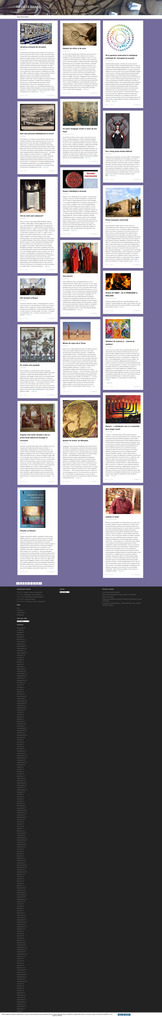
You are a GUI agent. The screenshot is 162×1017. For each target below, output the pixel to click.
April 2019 (19, 828)
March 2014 (20, 967)
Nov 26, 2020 (67, 93)
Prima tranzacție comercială (117, 220)
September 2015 (21, 926)
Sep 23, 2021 (24, 481)
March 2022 (20, 748)
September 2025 (21, 653)
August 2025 (20, 655)
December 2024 (21, 673)
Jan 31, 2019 (66, 391)
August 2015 (20, 929)
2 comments (137, 104)
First (18, 583)
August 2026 (20, 628)
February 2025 (20, 669)
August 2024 (20, 682)
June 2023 (19, 714)
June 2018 (19, 851)
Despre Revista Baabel (23, 17)
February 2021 (20, 778)
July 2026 (19, 630)
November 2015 (21, 922)
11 (31, 583)
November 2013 (21, 976)
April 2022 (19, 746)
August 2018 (20, 846)
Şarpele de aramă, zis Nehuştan (75, 440)
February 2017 (20, 888)
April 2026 (19, 637)
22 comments (93, 313)
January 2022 (20, 753)
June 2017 (19, 878)
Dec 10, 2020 (109, 479)
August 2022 (20, 737)
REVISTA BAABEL (29, 7)
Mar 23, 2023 (109, 179)
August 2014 (20, 956)
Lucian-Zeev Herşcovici (69, 134)
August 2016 (20, 901)
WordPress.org (20, 614)
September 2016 (21, 899)
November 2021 (21, 758)
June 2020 (19, 796)
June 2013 (19, 986)
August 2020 (20, 792)
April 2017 (19, 883)
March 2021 (20, 776)
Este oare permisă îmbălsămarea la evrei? (37, 133)
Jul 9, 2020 (23, 395)
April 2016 (19, 910)
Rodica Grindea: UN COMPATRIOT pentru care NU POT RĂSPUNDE (119, 594)
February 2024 (20, 696)
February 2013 (20, 995)
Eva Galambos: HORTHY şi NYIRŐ (111, 592)
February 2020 (20, 805)
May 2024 (19, 689)
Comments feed (21, 612)
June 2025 (19, 659)
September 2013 (21, 981)
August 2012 (20, 1008)
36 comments (136, 574)
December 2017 (21, 865)
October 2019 (20, 815)
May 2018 (19, 853)
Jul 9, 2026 (66, 313)
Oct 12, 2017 (109, 386)
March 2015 (20, 940)
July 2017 (19, 876)
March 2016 (20, 913)
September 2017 (21, 872)
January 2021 (20, 780)
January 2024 (20, 698)
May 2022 (19, 744)
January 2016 (20, 917)
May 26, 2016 (24, 318)
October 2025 (20, 650)
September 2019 (21, 817)
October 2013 (20, 979)
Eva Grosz (23, 533)
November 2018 (21, 840)
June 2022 (19, 742)
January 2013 (20, 997)
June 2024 (19, 687)
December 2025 (21, 646)
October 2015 (20, 924)
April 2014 (19, 965)
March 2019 (20, 831)
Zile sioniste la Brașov (29, 298)
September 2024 (21, 680)
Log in (18, 608)
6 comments (51, 95)
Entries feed (20, 610)
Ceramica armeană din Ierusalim (33, 47)
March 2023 (20, 721)
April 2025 (19, 664)
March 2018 (20, 858)
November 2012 (21, 1002)
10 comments (136, 264)
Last (40, 583)
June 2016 (19, 906)
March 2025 (20, 666)
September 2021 (21, 762)
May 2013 (19, 988)
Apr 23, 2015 (109, 310)
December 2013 (21, 974)
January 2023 (20, 726)
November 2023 (21, 703)
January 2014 (20, 972)
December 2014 (21, 947)
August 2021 (20, 764)
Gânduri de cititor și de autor (74, 48)
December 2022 (21, 728)
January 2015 (20, 945)
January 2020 (20, 808)
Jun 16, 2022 (109, 574)
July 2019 (19, 821)
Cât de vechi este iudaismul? (31, 215)
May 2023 (19, 716)
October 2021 (20, 760)
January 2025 (20, 671)
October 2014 (20, 951)
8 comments (137, 179)
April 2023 (19, 719)
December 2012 (21, 999)
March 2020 (20, 803)
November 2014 (21, 949)
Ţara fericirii (68, 276)
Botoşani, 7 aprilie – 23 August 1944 (33, 592)
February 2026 (20, 641)
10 (28, 583)
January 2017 (20, 890)
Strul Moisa (23, 136)
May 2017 (19, 881)
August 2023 (20, 710)
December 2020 (21, 783)
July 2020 (19, 794)
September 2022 (21, 735)
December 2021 (21, 755)
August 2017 (20, 874)
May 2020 (19, 799)
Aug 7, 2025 (109, 264)
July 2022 (19, 739)
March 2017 (20, 885)
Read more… (43, 91)
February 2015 (20, 942)
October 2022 (20, 732)
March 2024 (20, 694)
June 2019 (19, 824)
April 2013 (19, 990)
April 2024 (19, 691)
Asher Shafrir (67, 51)
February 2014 (20, 970)
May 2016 (19, 908)
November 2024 (21, 675)
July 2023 (19, 712)
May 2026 (19, 634)
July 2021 (19, 767)
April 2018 (19, 856)
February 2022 (20, 751)
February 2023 (20, 723)
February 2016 (20, 915)
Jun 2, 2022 (23, 170)
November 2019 (21, 812)
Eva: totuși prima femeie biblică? (119, 151)
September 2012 (21, 1006)
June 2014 (19, 961)
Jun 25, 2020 (24, 95)
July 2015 (19, 931)
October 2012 (20, 1004)
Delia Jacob (66, 278)
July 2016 (19, 903)
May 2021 (19, 771)
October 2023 (20, 705)
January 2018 (20, 862)
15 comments (93, 93)
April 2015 (19, 938)
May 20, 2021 (109, 104)
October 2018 (20, 842)
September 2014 (21, 954)
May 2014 (19, 963)
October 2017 (20, 869)
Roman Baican (110, 60)
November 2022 (21, 730)
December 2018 (21, 837)
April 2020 (19, 801)
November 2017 (21, 867)
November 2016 (21, 894)
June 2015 (19, 933)
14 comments (93, 481)
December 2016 (21, 892)
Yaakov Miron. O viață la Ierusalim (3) (33, 594)
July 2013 (19, 983)
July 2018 (19, 849)
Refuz (120, 1014)
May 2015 (19, 935)
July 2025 (19, 657)
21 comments (51, 571)
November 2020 (21, 785)
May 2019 (19, 826)
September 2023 (21, 707)
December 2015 (21, 919)
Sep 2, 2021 (66, 161)
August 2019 (20, 819)
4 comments (51, 318)
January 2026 (20, 644)
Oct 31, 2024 (24, 269)
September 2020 (21, 789)
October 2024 (20, 678)
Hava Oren (23, 49)
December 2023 (21, 701)
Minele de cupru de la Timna (74, 343)
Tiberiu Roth (23, 300)
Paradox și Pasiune (28, 530)
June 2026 (19, 632)
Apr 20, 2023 (24, 571)
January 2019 (20, 835)
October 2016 (20, 897)
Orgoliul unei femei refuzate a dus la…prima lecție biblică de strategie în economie (35, 437)
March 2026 (20, 639)
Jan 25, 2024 (66, 234)
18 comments (51, 269)
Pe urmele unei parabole (30, 365)
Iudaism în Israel (112, 517)
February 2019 (20, 833)
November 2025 (21, 648)
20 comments (93, 161)
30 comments (93, 234)
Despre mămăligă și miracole (74, 191)
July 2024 (19, 685)
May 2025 (19, 662)
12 (34, 583)
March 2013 (20, 992)
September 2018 (21, 844)
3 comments (94, 391)
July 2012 (19, 1011)
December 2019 (21, 810)
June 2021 (19, 769)
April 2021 (19, 774)
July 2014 (19, 958)
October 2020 (20, 787)
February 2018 (20, 860)
